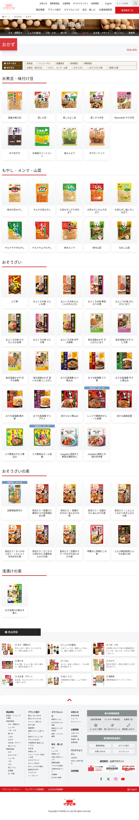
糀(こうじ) (119, 32)
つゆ (9, 761)
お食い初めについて (57, 758)
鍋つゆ (64, 32)
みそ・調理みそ (15, 32)
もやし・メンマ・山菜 (57, 67)
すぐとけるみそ (34, 739)
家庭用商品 (10, 721)
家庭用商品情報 (69, 24)
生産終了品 (128, 719)
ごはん (75, 32)
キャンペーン (76, 721)
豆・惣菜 (11, 773)
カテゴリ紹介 (124, 745)
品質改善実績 (96, 719)
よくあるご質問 (96, 729)
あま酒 (30, 748)
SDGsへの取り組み (77, 762)
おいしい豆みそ (34, 763)
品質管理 (74, 742)
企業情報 (66, 3)
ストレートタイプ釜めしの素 (36, 755)
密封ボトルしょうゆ (35, 736)
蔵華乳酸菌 (55, 762)
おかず (85, 32)
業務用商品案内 (113, 738)
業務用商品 (54, 3)
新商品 (30, 63)
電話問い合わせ (128, 729)
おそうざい (78, 67)
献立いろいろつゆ (34, 718)
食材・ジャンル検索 (57, 734)
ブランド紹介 (54, 9)
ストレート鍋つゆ (34, 721)
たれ (9, 764)
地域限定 (74, 63)
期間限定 (88, 63)
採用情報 (95, 3)
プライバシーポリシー (11, 789)
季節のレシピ (56, 719)
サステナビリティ (80, 3)
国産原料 (31, 728)
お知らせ (43, 3)
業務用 (132, 32)
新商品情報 (75, 715)
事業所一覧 (75, 739)
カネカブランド (34, 760)
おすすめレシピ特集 (57, 723)
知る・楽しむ (89, 9)
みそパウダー (13, 755)
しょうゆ (11, 727)
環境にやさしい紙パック (36, 732)
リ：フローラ (33, 775)
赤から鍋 (31, 725)
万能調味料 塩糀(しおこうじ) (36, 743)
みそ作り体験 (56, 777)
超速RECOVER (33, 769)
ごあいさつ (75, 733)
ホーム (7, 16)
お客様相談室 (105, 9)
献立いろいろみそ (34, 715)
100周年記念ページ (57, 770)
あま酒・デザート (101, 32)
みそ (9, 752)
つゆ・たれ (51, 32)
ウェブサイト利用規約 (34, 789)
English (108, 3)
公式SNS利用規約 (55, 789)
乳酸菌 (10, 770)
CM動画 (54, 774)
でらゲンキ (32, 772)
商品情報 (40, 9)
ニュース (74, 718)
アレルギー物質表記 (112, 719)
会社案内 (74, 736)
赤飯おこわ (32, 751)
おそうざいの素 (96, 67)
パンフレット (124, 751)
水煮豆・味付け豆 (34, 67)
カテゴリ (10, 67)
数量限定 (60, 63)
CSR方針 (74, 757)
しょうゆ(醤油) (34, 32)
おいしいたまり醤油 (35, 766)
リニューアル (44, 63)
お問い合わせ (100, 751)
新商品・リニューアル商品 (13, 716)
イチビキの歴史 (57, 765)
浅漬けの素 (114, 67)
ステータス (11, 63)
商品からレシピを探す (57, 729)
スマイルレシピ (71, 9)
